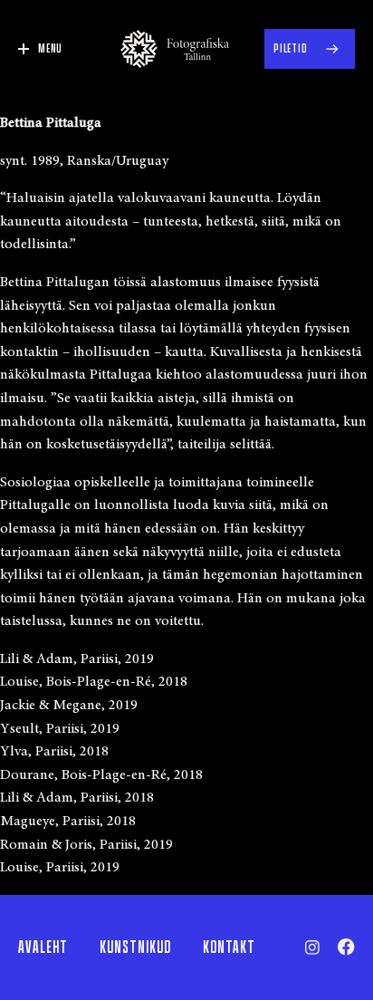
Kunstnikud (135, 947)
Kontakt (229, 947)
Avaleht (43, 947)
